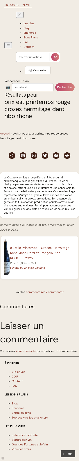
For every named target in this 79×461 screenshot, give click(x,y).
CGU (15, 376)
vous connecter (26, 351)
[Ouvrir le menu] (8, 45)
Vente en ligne (21, 413)
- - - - (41, 253)
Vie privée (18, 372)
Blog (15, 403)
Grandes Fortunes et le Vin (30, 444)
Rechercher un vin (16, 81)
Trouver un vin (18, 5)
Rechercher (65, 87)
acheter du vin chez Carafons (27, 267)
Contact (17, 381)
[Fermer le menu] (20, 15)
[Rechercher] (55, 57)
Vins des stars (21, 449)
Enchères (18, 408)
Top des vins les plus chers (30, 417)
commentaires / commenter (45, 292)
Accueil (5, 133)
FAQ (14, 386)
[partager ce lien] (12, 155)
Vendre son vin (22, 440)
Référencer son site (25, 435)
